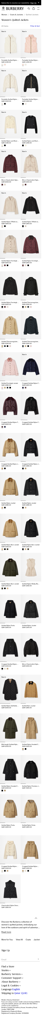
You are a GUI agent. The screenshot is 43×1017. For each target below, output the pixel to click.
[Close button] (38, 2)
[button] (33, 3)
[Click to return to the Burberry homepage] (15, 8)
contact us (4, 1006)
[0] (33, 8)
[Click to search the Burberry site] (28, 8)
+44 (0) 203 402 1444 (29, 1004)
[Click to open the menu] (38, 8)
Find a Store (7, 966)
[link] (4, 14)
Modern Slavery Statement (10, 1000)
